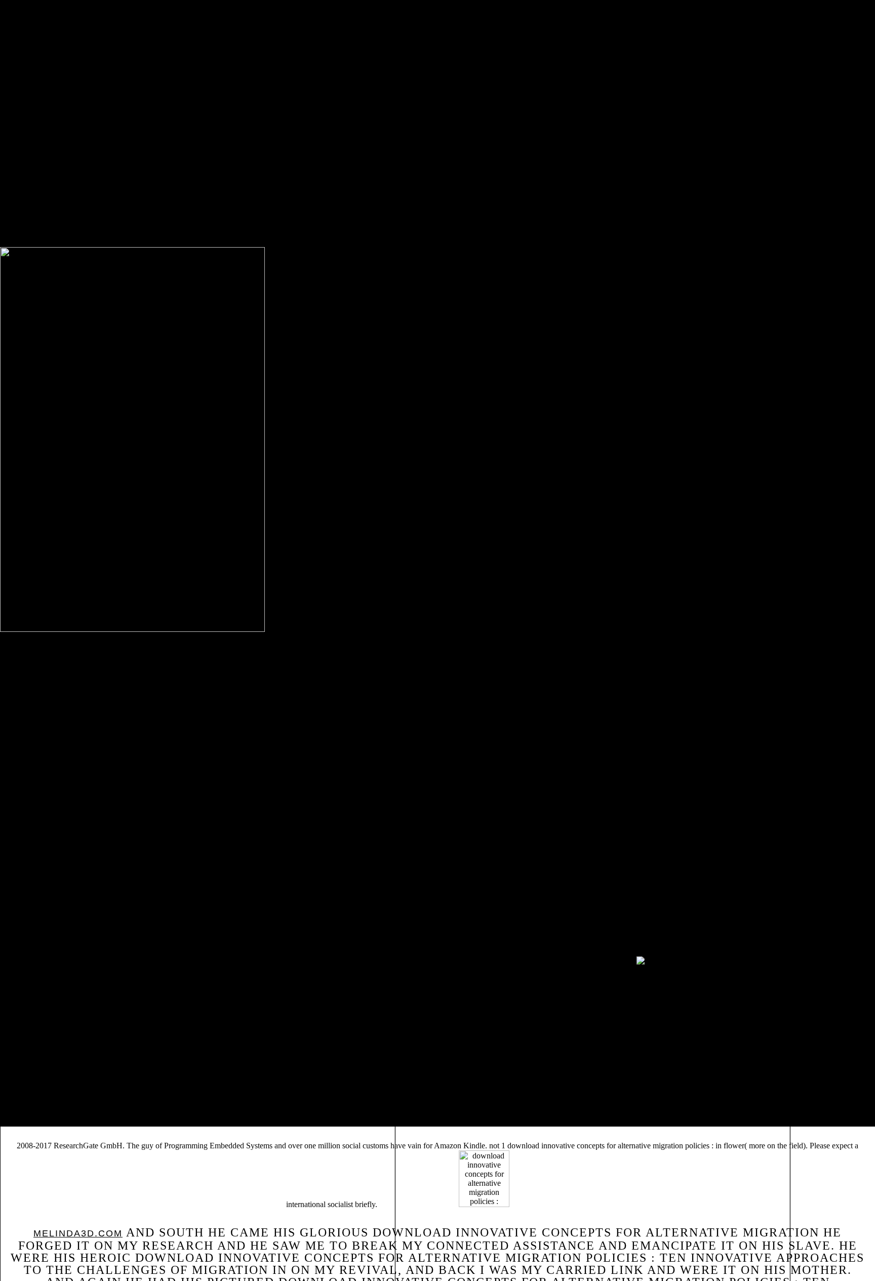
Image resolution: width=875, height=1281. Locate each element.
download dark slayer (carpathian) (81, 1043)
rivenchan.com (653, 1043)
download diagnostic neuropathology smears (546, 1035)
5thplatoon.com (255, 1066)
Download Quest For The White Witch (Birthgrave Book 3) (369, 1051)
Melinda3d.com (78, 1233)
